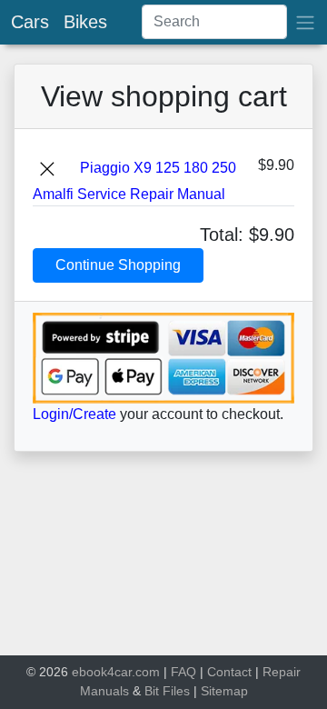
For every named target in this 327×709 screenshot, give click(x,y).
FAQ (183, 671)
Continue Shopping (118, 265)
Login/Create (74, 414)
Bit (151, 691)
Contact (229, 671)
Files (176, 691)
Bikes (85, 22)
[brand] (305, 22)
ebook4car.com (116, 671)
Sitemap (224, 691)
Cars (30, 22)
